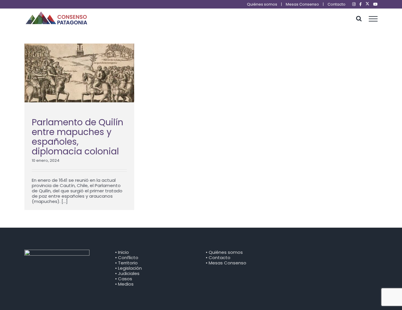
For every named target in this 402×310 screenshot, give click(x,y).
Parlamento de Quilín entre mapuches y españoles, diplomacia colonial (77, 137)
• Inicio (122, 252)
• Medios (124, 284)
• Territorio (126, 263)
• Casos (123, 279)
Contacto (336, 4)
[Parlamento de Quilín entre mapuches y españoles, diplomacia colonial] (79, 73)
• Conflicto (126, 257)
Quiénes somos (262, 4)
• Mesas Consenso (226, 263)
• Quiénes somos (224, 252)
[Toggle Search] (359, 18)
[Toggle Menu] (373, 18)
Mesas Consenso (302, 4)
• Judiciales (127, 273)
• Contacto (218, 257)
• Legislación (128, 268)
